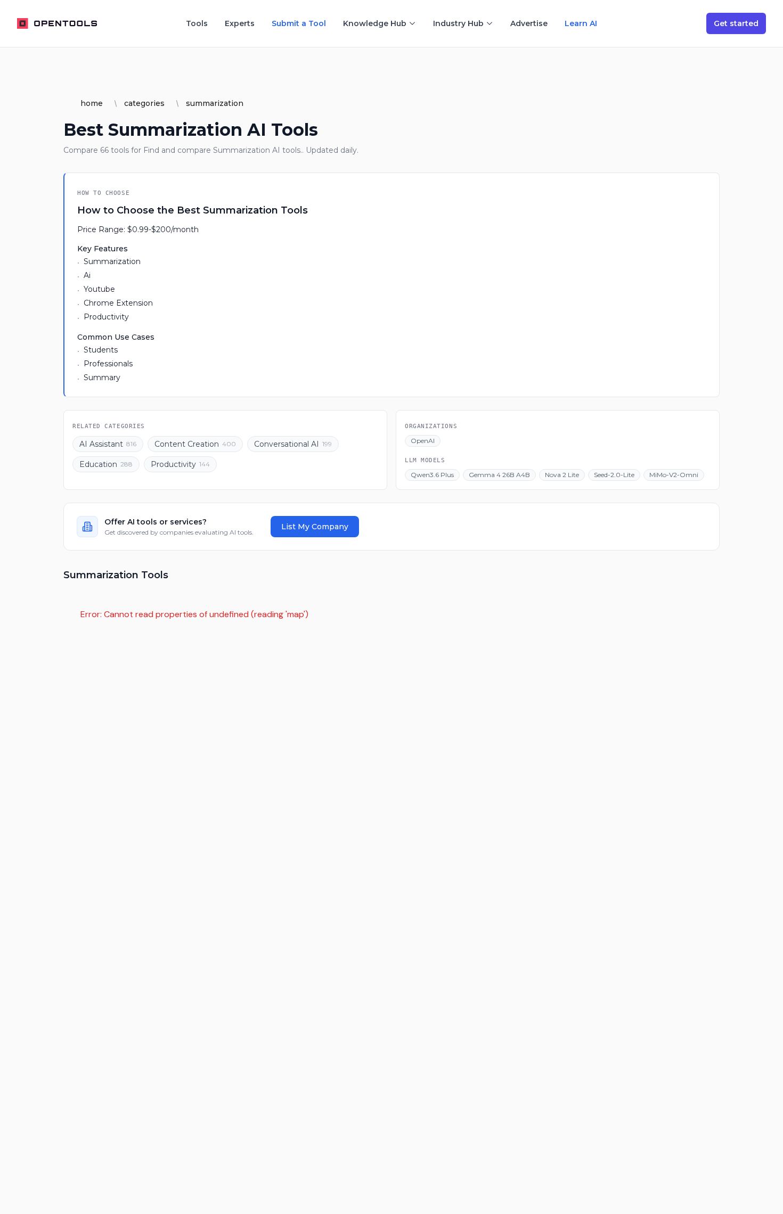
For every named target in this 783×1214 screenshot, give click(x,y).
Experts (240, 23)
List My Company (314, 526)
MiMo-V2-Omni (673, 475)
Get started (736, 23)
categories (144, 103)
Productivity (180, 464)
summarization (214, 103)
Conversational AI (293, 444)
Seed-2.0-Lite (614, 475)
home (91, 103)
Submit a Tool (299, 23)
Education (106, 464)
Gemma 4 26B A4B (499, 475)
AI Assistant (107, 444)
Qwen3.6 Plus (432, 475)
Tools (197, 23)
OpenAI (423, 441)
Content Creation (195, 444)
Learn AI (581, 23)
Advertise (529, 23)
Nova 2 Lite (562, 475)
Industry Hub (458, 23)
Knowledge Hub (374, 23)
